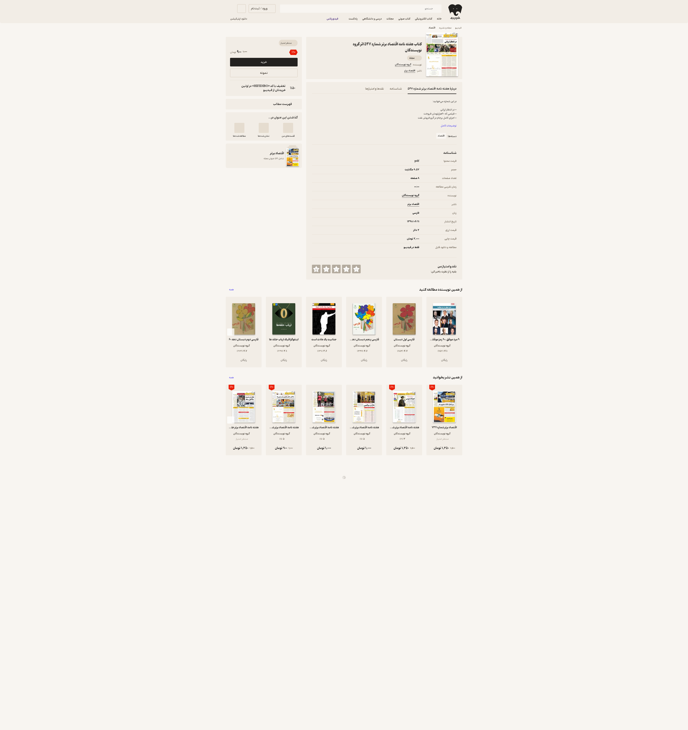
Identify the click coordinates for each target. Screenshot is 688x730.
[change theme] (230, 8)
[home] (454, 12)
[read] (239, 128)
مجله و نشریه (445, 28)
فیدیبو (458, 28)
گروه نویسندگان (403, 64)
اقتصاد (432, 28)
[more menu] (314, 71)
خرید (264, 62)
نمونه (264, 73)
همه (231, 290)
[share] (339, 71)
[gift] (331, 71)
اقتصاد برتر (409, 71)
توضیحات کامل (449, 126)
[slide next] (230, 332)
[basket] (241, 8)
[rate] (356, 269)
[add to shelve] (288, 128)
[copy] (233, 88)
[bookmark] (322, 71)
